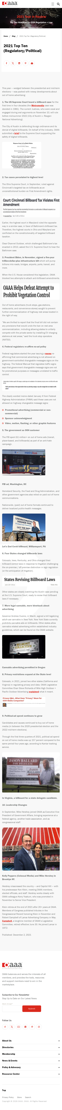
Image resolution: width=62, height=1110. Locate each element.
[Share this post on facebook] (6, 63)
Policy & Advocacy (11, 1067)
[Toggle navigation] (52, 4)
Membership (8, 1053)
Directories (8, 1047)
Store (19, 1097)
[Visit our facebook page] (5, 1027)
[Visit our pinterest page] (32, 1027)
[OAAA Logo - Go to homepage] (10, 4)
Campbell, (7, 920)
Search (28, 1097)
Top (4, 1090)
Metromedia (37, 105)
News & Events (9, 1060)
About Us (7, 1040)
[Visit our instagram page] (39, 1027)
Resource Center (11, 1073)
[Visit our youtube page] (18, 1027)
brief (16, 133)
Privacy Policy (8, 1097)
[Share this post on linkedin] (19, 63)
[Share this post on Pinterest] (25, 63)
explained (34, 691)
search (58, 4)
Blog (14, 36)
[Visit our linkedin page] (25, 1027)
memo (48, 353)
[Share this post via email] (32, 63)
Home (6, 36)
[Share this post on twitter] (13, 63)
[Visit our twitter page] (12, 1027)
